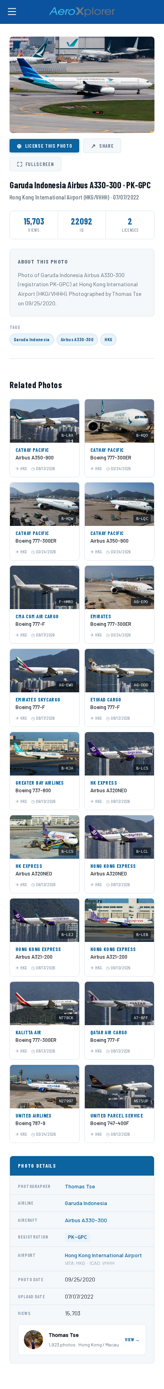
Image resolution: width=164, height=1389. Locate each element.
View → (132, 1339)
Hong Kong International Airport (103, 1255)
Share (102, 145)
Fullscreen (35, 164)
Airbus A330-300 (77, 339)
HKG (108, 339)
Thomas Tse (80, 1186)
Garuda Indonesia (32, 339)
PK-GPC (77, 1237)
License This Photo (44, 145)
